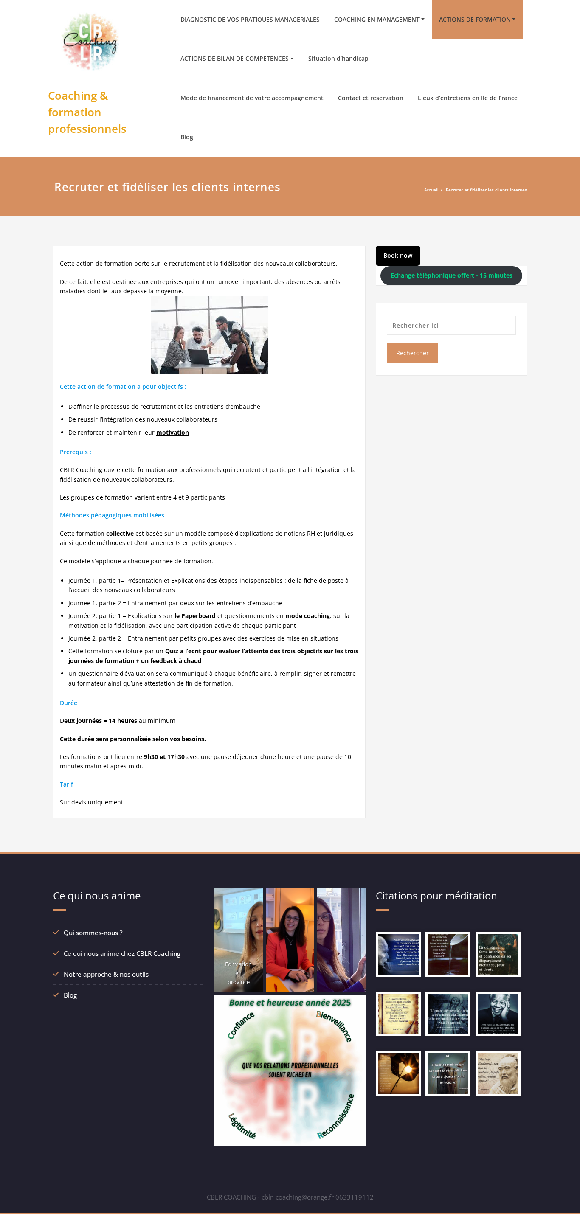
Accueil (431, 190)
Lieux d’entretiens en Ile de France (468, 98)
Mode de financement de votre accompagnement (252, 98)
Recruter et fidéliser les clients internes (486, 190)
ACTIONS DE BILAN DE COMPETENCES (234, 58)
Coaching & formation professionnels (87, 112)
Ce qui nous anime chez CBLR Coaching (122, 953)
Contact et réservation (370, 98)
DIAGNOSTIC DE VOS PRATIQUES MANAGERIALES (250, 19)
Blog (186, 137)
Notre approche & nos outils (106, 974)
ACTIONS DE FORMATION (475, 19)
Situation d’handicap (338, 58)
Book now (397, 255)
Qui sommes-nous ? (93, 932)
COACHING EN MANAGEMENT (377, 19)
